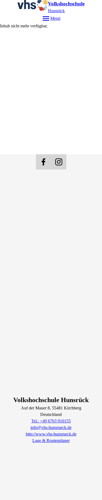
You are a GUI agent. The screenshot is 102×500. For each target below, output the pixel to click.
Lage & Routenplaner (51, 440)
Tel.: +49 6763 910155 (51, 421)
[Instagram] (58, 161)
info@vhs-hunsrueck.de (51, 427)
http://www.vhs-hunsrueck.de (51, 434)
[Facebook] (43, 161)
